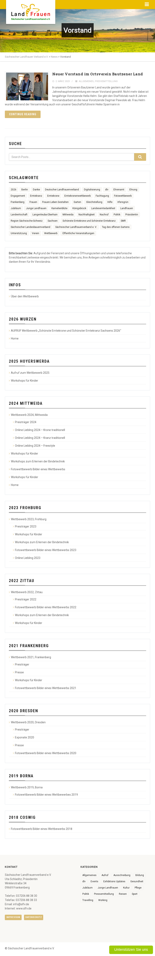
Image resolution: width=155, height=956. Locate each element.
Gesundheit (136, 881)
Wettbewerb (50, 233)
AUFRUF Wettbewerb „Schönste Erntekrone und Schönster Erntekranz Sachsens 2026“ (66, 330)
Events (94, 881)
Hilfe (109, 202)
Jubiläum (16, 208)
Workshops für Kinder (24, 380)
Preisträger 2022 (25, 599)
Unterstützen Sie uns (131, 950)
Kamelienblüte (59, 208)
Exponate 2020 (24, 737)
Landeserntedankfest (103, 208)
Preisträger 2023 (25, 526)
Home (15, 338)
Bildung (139, 875)
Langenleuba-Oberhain (45, 214)
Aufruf (105, 875)
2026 (13, 189)
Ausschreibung (121, 875)
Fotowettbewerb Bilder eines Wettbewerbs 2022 (45, 607)
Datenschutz (33, 917)
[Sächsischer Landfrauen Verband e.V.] (30, 10)
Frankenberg (17, 202)
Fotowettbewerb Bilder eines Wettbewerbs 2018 (41, 828)
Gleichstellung (94, 202)
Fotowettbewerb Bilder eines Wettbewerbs (38, 469)
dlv (106, 189)
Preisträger (22, 664)
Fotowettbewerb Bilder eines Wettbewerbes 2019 (46, 794)
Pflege (138, 887)
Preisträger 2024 (25, 422)
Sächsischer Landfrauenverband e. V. (76, 227)
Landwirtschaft (19, 214)
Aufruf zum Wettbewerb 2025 (30, 372)
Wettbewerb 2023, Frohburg (28, 519)
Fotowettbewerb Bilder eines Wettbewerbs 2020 (45, 753)
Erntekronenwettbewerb (77, 195)
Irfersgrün (122, 202)
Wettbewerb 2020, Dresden (28, 722)
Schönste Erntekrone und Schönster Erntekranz (89, 220)
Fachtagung (102, 195)
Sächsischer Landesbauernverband (30, 227)
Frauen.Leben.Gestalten (55, 202)
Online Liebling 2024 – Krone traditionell (40, 430)
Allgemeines (86, 81)
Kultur (126, 887)
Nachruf (104, 214)
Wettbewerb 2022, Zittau (27, 592)
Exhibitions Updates (114, 881)
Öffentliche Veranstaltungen (78, 233)
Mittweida (68, 214)
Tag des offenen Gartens (116, 227)
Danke (36, 189)
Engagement (18, 195)
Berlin (24, 189)
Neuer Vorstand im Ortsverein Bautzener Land (97, 74)
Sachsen (53, 220)
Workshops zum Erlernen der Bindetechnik (38, 461)
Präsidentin (131, 214)
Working (102, 900)
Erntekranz (36, 195)
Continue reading (22, 114)
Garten (77, 202)
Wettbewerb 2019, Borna (27, 787)
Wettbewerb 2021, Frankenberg (31, 657)
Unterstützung (19, 233)
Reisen (123, 894)
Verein (35, 233)
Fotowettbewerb (123, 195)
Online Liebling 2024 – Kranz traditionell (40, 437)
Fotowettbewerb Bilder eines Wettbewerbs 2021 (45, 688)
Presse (19, 672)
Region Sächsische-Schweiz (27, 220)
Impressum (13, 917)
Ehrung (133, 189)
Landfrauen (126, 208)
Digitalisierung (92, 189)
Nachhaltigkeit (87, 214)
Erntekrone (53, 195)
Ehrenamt (118, 189)
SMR (123, 220)
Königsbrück (79, 208)
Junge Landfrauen (36, 208)
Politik (117, 214)
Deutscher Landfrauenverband (62, 189)
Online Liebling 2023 (27, 557)
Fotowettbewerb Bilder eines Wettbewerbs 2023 (45, 550)
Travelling (87, 900)
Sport (134, 894)
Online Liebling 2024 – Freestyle (35, 445)
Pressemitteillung (106, 81)
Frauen (33, 202)
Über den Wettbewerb (25, 296)
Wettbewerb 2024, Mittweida (29, 414)
